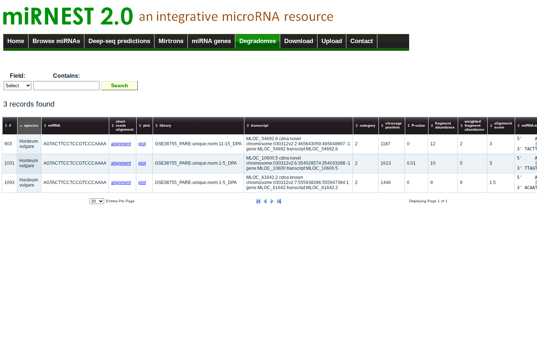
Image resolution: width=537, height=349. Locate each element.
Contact (361, 41)
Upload (331, 41)
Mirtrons (171, 41)
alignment (121, 143)
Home (15, 41)
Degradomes (257, 41)
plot (142, 143)
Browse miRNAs (56, 41)
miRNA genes (211, 41)
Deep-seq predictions (119, 41)
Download (298, 41)
